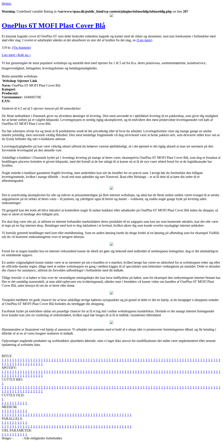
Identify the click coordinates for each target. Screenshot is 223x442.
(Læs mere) (144, 40)
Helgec (7, 3)
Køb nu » (24, 55)
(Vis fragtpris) (21, 47)
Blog (17, 438)
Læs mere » (10, 55)
